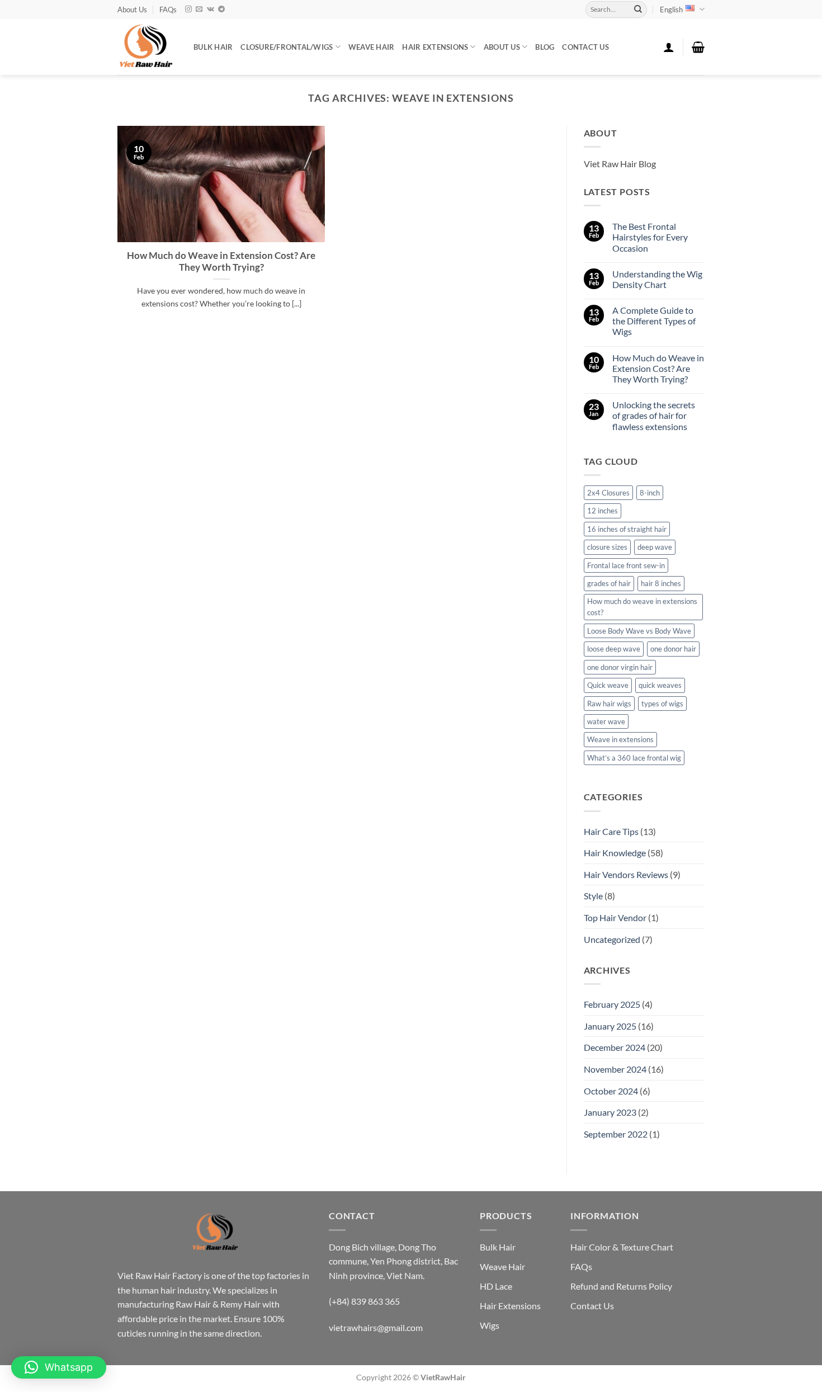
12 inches (602, 510)
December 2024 (614, 1047)
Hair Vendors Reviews (626, 874)
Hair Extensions (510, 1305)
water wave (606, 721)
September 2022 (616, 1134)
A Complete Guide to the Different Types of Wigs (654, 321)
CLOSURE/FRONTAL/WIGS (286, 47)
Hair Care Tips (611, 831)
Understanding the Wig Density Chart (657, 279)
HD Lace (496, 1286)
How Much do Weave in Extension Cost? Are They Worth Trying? (221, 261)
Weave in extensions (620, 739)
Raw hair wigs (609, 703)
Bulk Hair (498, 1247)
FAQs (168, 9)
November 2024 (615, 1069)
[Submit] (638, 9)
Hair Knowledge (615, 852)
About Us (132, 9)
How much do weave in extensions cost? (642, 607)
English (671, 9)
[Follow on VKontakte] (210, 9)
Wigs (489, 1325)
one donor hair (673, 648)
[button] (668, 47)
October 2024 (611, 1091)
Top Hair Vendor (615, 917)
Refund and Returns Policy (621, 1286)
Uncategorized (612, 939)
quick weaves (660, 685)
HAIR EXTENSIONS (435, 47)
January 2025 (610, 1026)
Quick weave (608, 685)
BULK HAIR (213, 47)
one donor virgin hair (620, 667)
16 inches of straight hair (627, 529)
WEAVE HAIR (371, 47)
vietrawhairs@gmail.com (376, 1327)
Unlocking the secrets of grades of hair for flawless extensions (653, 415)
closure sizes (607, 546)
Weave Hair (502, 1266)
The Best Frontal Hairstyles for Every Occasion (650, 237)
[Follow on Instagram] (188, 9)
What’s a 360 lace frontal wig (634, 757)
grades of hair (609, 583)
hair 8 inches (661, 583)
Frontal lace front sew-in (626, 565)
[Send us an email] (199, 9)
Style (593, 895)
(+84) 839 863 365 (364, 1301)
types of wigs (662, 703)
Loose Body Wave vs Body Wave (639, 630)
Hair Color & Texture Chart (621, 1247)
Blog (544, 47)
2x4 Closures (608, 492)
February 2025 (612, 1004)
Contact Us (585, 47)
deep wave (654, 546)
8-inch (650, 492)
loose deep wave (613, 648)
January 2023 (610, 1112)
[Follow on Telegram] (221, 9)
